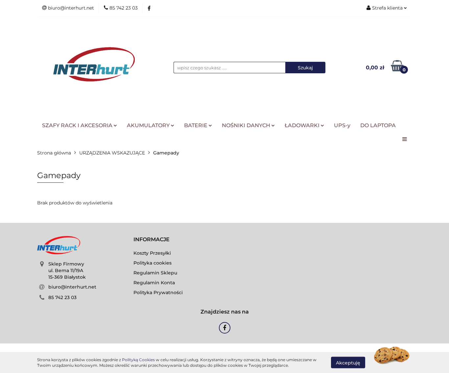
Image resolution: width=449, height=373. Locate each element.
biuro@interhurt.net (72, 287)
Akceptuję (348, 362)
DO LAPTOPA (378, 125)
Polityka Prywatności (158, 292)
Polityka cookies (152, 263)
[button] (151, 239)
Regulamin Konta (154, 283)
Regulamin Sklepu (155, 273)
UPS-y (342, 125)
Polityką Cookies (138, 359)
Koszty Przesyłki (152, 253)
